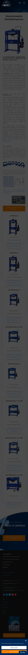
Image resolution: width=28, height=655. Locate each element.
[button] (26, 640)
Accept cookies (14, 647)
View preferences (14, 651)
